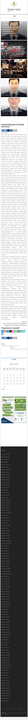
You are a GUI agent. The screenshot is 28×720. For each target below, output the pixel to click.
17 (4, 381)
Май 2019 (3, 675)
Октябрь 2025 (4, 479)
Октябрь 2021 (4, 601)
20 (14, 381)
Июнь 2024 (4, 520)
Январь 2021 (4, 624)
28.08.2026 (17, 35)
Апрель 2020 (4, 647)
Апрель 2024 (4, 525)
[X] (10, 331)
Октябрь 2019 (4, 662)
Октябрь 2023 (4, 540)
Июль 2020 (4, 639)
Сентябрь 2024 (5, 512)
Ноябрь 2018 (4, 690)
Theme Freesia (16, 712)
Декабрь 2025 (4, 474)
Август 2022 (4, 576)
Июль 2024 (4, 518)
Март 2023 (3, 558)
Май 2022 (3, 584)
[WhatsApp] (21, 331)
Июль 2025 (4, 487)
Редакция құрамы (18, 709)
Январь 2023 (4, 563)
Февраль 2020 (4, 652)
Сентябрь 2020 (5, 634)
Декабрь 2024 (4, 505)
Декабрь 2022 (4, 566)
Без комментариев (7, 37)
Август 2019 (4, 667)
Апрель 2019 (4, 678)
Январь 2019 (4, 685)
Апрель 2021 (4, 617)
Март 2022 (3, 589)
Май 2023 (3, 553)
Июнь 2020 (4, 642)
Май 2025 (3, 492)
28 (17, 384)
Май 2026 (3, 462)
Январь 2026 (4, 472)
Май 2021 (3, 614)
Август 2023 (4, 545)
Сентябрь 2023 (5, 543)
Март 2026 (3, 467)
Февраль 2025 (4, 500)
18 (7, 381)
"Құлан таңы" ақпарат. (8, 35)
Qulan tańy (13, 9)
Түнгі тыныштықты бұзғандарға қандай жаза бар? (12, 72)
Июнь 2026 (4, 459)
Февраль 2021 (4, 622)
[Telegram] (2, 334)
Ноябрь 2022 (4, 568)
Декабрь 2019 (4, 657)
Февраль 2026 (4, 469)
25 (7, 384)
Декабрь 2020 (4, 627)
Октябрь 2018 (4, 693)
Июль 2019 (4, 670)
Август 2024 (4, 515)
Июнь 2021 (4, 612)
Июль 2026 (4, 457)
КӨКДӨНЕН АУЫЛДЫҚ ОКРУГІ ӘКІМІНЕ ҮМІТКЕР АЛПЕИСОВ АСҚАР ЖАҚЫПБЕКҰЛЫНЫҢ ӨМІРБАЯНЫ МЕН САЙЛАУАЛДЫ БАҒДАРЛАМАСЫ (12, 27)
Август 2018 (4, 698)
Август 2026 (4, 454)
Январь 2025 (4, 502)
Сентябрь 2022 (5, 573)
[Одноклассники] (5, 331)
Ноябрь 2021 (4, 599)
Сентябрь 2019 (5, 665)
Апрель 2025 (4, 495)
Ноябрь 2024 (4, 507)
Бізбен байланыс (9, 709)
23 (23, 381)
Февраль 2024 (4, 530)
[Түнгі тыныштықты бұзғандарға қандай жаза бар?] (14, 68)
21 (17, 381)
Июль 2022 (4, 578)
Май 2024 (3, 523)
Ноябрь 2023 (4, 538)
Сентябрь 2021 (5, 604)
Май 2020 (3, 645)
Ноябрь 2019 (4, 660)
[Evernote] (16, 331)
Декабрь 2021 (4, 596)
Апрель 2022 (4, 586)
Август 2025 (4, 485)
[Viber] (18, 331)
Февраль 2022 (4, 591)
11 (7, 378)
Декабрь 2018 (4, 688)
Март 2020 (3, 650)
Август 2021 (4, 606)
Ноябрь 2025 (4, 477)
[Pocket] (13, 331)
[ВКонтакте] (2, 331)
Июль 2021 (4, 609)
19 (10, 381)
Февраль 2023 (4, 561)
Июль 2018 (4, 700)
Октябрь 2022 (4, 571)
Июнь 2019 (4, 672)
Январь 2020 (4, 655)
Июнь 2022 (4, 581)
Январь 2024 (4, 533)
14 (17, 378)
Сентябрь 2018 (5, 695)
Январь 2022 (4, 594)
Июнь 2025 (4, 490)
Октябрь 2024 (4, 510)
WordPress (21, 712)
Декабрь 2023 (4, 535)
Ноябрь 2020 (4, 629)
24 (4, 384)
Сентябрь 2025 (5, 482)
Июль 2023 (4, 548)
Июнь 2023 (4, 551)
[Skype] (24, 331)
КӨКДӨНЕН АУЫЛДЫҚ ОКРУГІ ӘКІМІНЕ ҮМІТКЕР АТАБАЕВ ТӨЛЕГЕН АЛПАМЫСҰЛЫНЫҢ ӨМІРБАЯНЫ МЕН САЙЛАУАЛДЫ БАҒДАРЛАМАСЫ (14, 108)
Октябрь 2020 (4, 632)
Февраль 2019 (4, 683)
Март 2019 (3, 680)
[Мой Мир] (8, 331)
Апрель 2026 (4, 464)
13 (14, 378)
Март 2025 (3, 497)
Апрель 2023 (4, 556)
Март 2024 (3, 528)
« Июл (2, 389)
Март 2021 (3, 619)
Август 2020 (4, 637)
